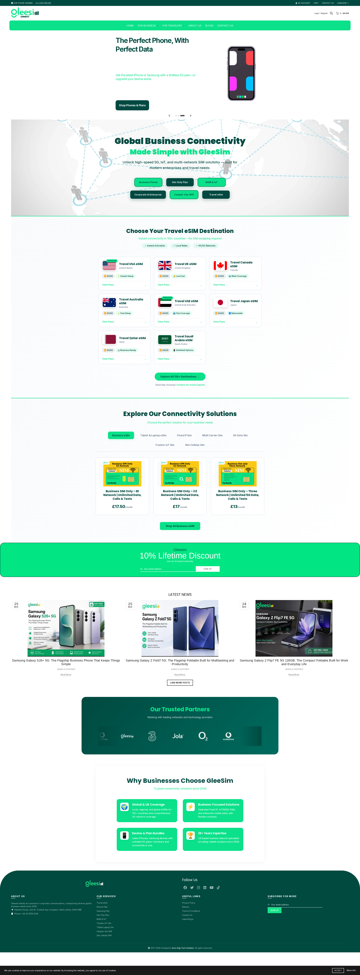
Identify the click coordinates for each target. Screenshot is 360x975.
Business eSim (121, 435)
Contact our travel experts (190, 385)
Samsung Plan (103, 911)
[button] (169, 116)
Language (342, 3)
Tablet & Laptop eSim (153, 435)
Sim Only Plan (180, 182)
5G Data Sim (240, 435)
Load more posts (180, 682)
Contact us (328, 3)
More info (351, 970)
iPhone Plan (102, 907)
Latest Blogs (187, 919)
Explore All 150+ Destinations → (180, 376)
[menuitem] (130, 25)
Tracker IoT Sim (165, 444)
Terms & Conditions (191, 911)
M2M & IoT (212, 182)
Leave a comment (66, 669)
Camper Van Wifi (184, 194)
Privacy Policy (188, 903)
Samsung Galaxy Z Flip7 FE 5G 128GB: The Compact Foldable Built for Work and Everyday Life (294, 662)
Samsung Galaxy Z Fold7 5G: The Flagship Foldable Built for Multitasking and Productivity (180, 662)
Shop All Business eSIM (180, 526)
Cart (316, 3)
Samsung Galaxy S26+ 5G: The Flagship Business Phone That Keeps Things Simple (66, 662)
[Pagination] (176, 115)
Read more (66, 674)
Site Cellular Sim (195, 444)
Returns (185, 907)
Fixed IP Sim (184, 435)
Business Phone (148, 182)
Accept (338, 970)
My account (304, 3)
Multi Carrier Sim (212, 435)
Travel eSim (216, 194)
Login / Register (321, 13)
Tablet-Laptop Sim (105, 927)
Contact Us (187, 915)
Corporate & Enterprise (148, 194)
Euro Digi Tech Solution (183, 948)
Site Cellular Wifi (104, 935)
